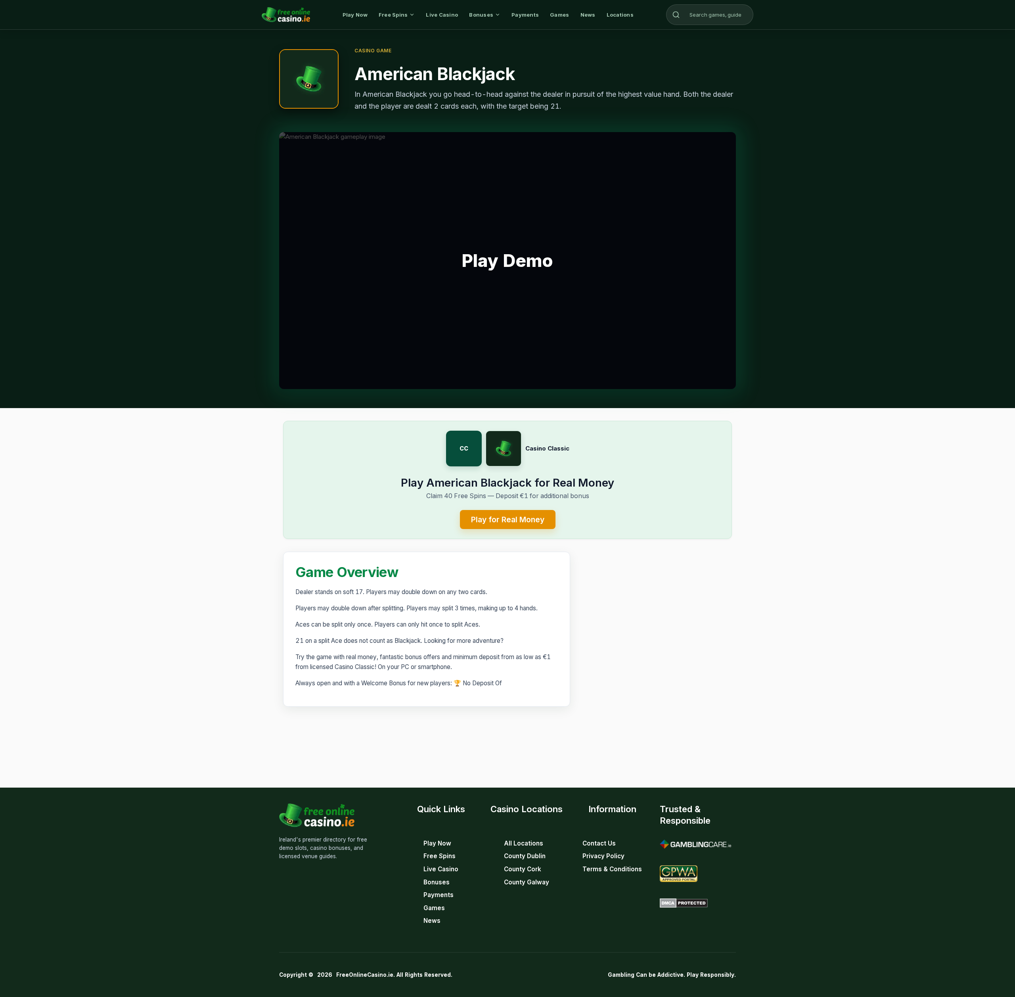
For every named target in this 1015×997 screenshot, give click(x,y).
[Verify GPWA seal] (678, 873)
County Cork (522, 869)
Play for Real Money (507, 519)
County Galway (526, 882)
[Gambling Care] (695, 844)
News (588, 15)
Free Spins (393, 15)
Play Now (355, 15)
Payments (525, 15)
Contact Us (599, 843)
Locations (620, 15)
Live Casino (442, 15)
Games (559, 15)
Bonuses (481, 15)
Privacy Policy (603, 856)
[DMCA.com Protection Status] (684, 903)
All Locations (523, 843)
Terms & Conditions (612, 869)
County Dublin (525, 856)
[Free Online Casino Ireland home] (286, 14)
